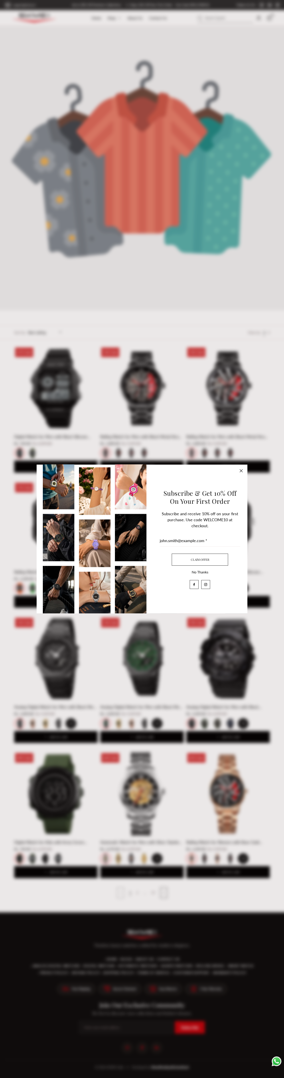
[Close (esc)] (241, 470)
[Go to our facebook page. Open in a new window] (194, 584)
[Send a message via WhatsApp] (276, 1062)
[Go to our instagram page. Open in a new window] (205, 584)
